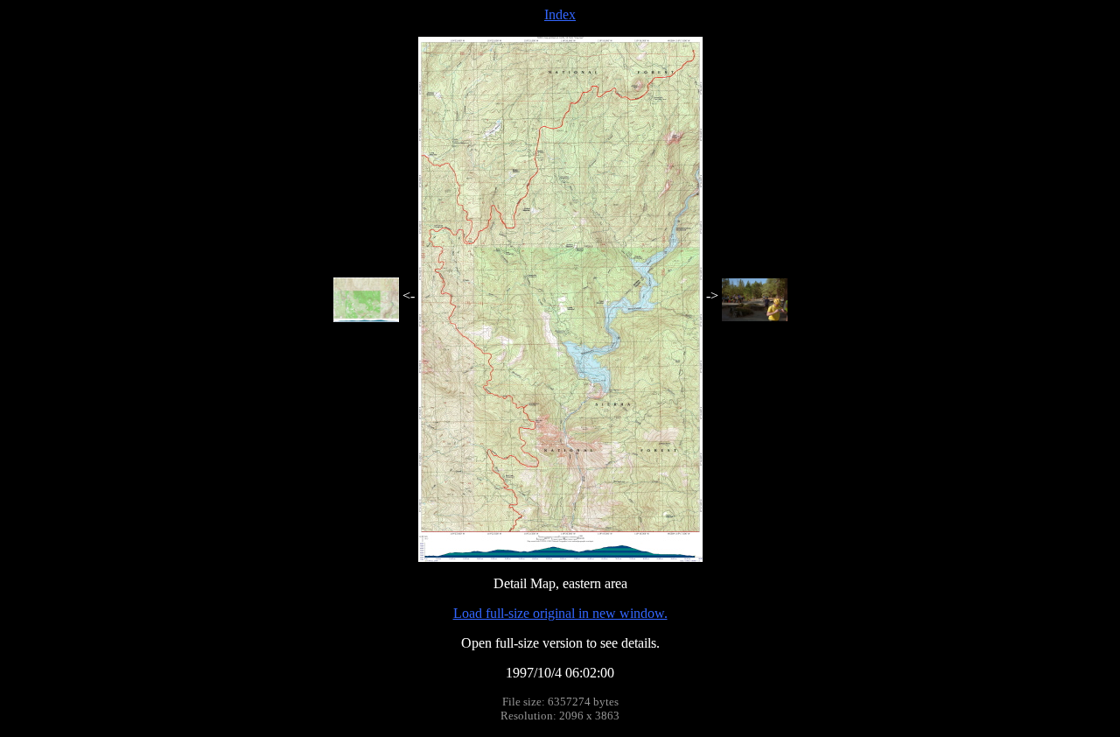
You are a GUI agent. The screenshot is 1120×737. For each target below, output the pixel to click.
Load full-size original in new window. (560, 613)
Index (560, 14)
